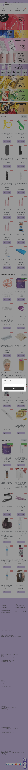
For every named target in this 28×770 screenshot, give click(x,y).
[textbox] (13, 385)
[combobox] (14, 385)
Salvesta (14, 388)
